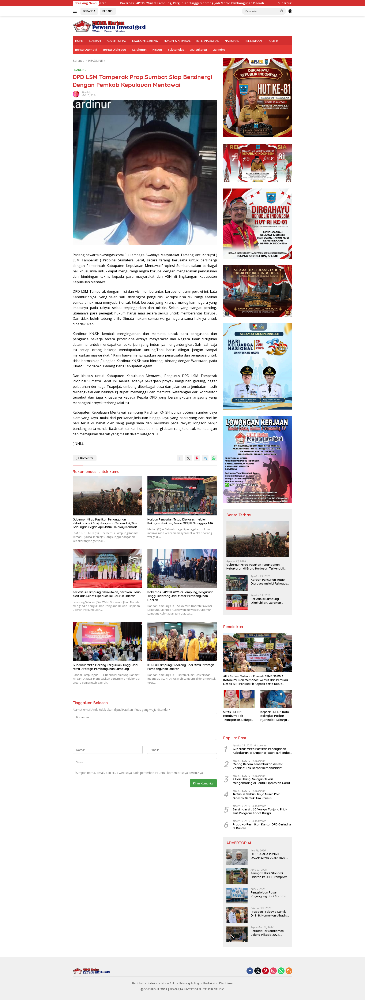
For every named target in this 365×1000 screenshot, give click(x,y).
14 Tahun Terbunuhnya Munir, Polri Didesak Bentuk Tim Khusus (256, 796)
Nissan (157, 50)
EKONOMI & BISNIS (145, 41)
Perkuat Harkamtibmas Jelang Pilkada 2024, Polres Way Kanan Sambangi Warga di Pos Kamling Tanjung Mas (268, 933)
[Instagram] (273, 971)
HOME (79, 41)
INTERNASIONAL (207, 41)
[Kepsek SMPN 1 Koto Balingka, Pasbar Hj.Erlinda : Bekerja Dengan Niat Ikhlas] (276, 699)
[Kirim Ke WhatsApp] (214, 458)
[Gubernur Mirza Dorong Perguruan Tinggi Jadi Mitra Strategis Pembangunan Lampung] (107, 641)
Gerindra (219, 50)
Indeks (152, 983)
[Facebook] (250, 971)
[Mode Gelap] (290, 11)
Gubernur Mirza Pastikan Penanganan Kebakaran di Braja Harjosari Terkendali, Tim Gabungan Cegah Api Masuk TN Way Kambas (105, 523)
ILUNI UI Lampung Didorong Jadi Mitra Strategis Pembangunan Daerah (180, 667)
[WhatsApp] (281, 971)
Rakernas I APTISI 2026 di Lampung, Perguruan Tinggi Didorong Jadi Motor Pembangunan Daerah (126, 3)
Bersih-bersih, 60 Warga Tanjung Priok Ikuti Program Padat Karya (260, 811)
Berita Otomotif (86, 50)
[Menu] (75, 11)
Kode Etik (168, 983)
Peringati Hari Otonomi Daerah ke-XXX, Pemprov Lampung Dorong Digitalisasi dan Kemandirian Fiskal (269, 875)
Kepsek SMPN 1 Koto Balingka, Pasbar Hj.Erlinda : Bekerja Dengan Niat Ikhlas (274, 716)
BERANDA (89, 11)
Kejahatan (139, 50)
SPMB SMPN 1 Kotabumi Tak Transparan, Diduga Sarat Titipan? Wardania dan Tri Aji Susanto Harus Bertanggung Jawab (237, 716)
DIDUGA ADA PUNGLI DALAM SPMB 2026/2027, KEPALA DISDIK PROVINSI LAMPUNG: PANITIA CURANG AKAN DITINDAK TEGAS (270, 856)
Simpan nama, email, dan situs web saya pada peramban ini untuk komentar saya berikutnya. (139, 773)
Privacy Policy (189, 983)
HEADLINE (79, 70)
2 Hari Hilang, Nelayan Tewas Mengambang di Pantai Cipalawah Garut (261, 781)
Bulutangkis (176, 50)
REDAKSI (107, 11)
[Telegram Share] (205, 458)
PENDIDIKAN (253, 41)
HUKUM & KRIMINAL (177, 41)
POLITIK (273, 41)
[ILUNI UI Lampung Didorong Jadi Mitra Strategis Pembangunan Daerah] (182, 641)
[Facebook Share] (180, 458)
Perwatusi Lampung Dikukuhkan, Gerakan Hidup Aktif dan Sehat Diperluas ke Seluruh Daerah (107, 594)
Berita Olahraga (114, 50)
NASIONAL (232, 41)
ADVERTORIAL (116, 41)
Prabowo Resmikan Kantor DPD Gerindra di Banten (262, 826)
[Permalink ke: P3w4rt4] (76, 94)
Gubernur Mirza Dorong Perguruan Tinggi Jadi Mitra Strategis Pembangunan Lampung (275, 3)
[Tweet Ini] (188, 458)
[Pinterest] (265, 971)
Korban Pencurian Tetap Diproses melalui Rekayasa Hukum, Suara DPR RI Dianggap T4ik (180, 521)
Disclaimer (226, 983)
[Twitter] (257, 971)
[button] (282, 11)
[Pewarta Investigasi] (110, 26)
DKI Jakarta (198, 50)
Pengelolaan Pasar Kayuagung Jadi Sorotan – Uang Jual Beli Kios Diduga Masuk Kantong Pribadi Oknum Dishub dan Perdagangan (270, 894)
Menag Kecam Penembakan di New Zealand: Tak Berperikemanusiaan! (258, 766)
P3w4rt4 (86, 92)
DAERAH (95, 41)
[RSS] (289, 971)
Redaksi (137, 983)
